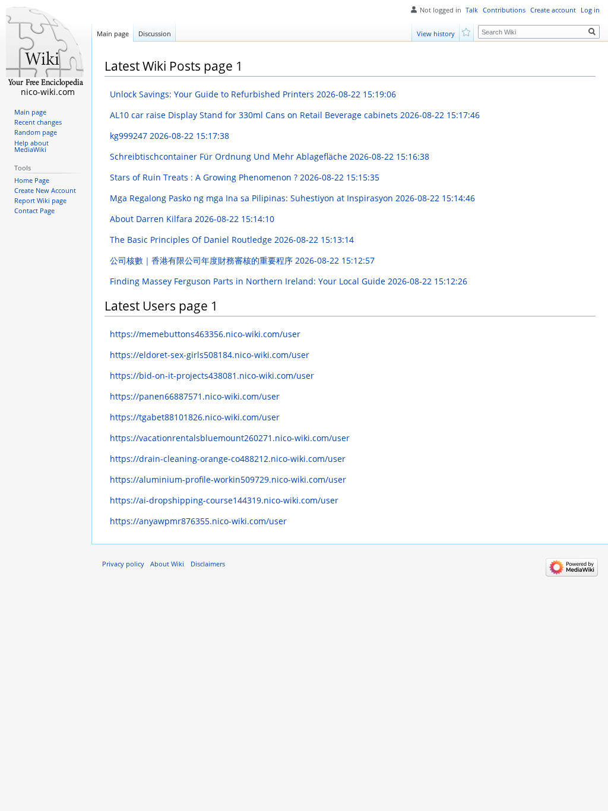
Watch (467, 31)
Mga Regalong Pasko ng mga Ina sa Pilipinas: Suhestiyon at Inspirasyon (292, 198)
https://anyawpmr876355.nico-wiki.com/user (198, 521)
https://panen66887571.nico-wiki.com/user (195, 396)
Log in (590, 10)
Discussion (154, 33)
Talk (472, 10)
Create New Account (45, 190)
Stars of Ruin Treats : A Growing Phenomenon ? (244, 177)
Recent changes (38, 122)
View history (436, 33)
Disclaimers (208, 564)
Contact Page (34, 211)
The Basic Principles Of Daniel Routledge (232, 239)
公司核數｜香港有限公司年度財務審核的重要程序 (242, 260)
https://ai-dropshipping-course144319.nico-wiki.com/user (224, 500)
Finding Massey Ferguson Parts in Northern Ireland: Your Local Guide (288, 281)
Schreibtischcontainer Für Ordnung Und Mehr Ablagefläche (269, 156)
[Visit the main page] (45, 47)
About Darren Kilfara (192, 218)
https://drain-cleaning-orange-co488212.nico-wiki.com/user (228, 458)
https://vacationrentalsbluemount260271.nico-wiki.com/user (230, 437)
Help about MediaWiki (31, 146)
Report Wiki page (40, 201)
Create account (553, 10)
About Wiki (167, 564)
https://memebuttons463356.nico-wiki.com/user (205, 334)
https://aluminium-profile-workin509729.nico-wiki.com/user (228, 479)
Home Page (31, 180)
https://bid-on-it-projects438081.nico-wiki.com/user (212, 375)
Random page (35, 132)
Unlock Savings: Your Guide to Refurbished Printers (253, 94)
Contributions (504, 10)
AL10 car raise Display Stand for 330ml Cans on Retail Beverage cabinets (295, 115)
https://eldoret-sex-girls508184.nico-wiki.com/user (209, 354)
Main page (113, 33)
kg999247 (169, 135)
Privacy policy (123, 564)
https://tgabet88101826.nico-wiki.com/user (195, 417)
